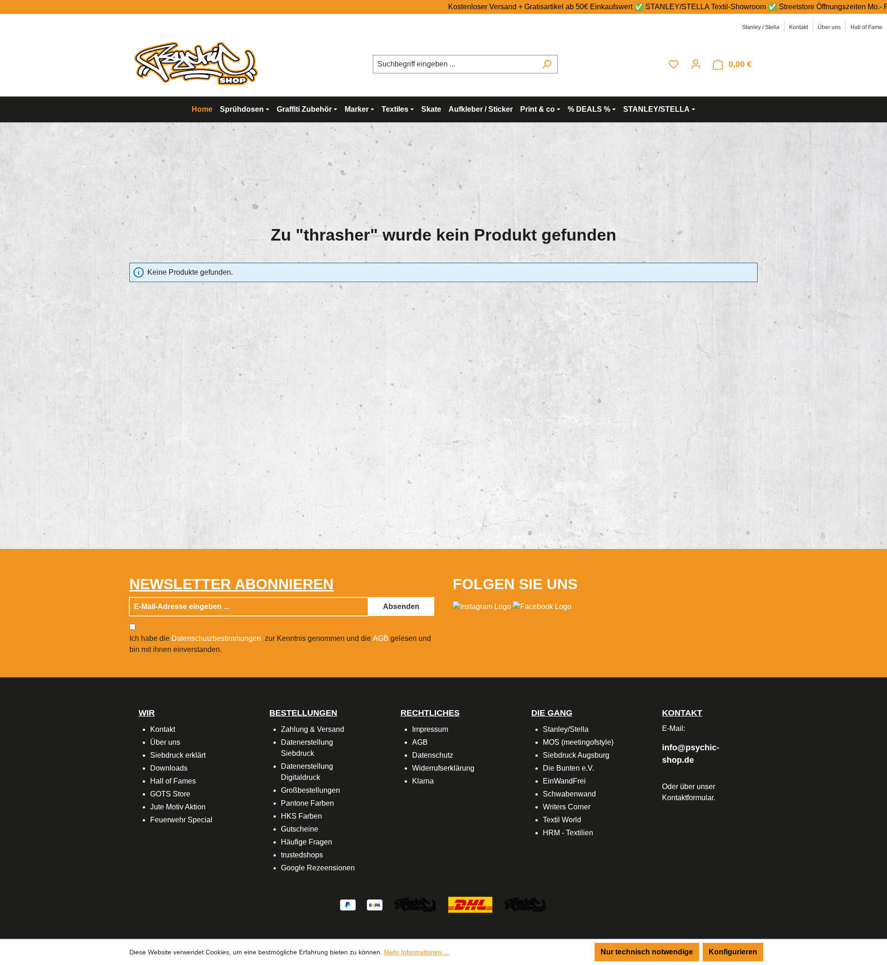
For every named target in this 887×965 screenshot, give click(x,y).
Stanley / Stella (760, 27)
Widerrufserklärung (443, 768)
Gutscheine (299, 829)
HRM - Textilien (568, 833)
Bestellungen (303, 713)
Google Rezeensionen (318, 868)
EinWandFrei (564, 781)
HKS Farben (301, 816)
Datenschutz (432, 755)
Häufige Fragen (306, 842)
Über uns (829, 27)
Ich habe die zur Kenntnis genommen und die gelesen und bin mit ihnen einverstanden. (280, 643)
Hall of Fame (866, 27)
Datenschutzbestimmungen (216, 638)
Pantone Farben (307, 803)
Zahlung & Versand (312, 729)
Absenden (401, 606)
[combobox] (454, 64)
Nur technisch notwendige (647, 952)
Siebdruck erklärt (178, 755)
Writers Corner (566, 807)
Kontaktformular (687, 798)
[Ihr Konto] (696, 64)
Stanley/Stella (566, 729)
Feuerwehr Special (181, 820)
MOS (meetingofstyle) (578, 742)
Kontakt (798, 27)
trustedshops (302, 855)
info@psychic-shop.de (690, 754)
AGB (381, 638)
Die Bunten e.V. (568, 768)
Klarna (423, 781)
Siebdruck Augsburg (576, 755)
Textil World (562, 820)
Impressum (430, 729)
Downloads (169, 768)
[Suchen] (547, 64)
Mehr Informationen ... (416, 952)
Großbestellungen (310, 790)
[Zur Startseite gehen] (198, 62)
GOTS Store (170, 794)
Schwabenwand (569, 794)
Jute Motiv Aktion (178, 807)
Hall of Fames (173, 781)
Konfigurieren (733, 952)
